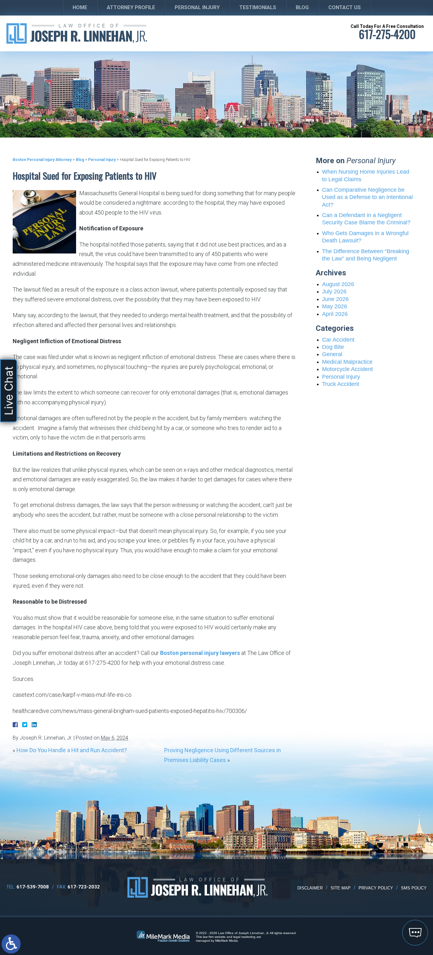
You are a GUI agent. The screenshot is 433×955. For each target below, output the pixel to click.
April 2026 (335, 314)
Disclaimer (310, 888)
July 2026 (334, 291)
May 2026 (334, 306)
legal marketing (244, 937)
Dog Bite (333, 347)
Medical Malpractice (347, 362)
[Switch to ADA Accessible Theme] (11, 943)
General (332, 354)
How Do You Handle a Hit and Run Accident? (71, 750)
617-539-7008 (32, 887)
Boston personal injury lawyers (200, 653)
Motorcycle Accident (347, 369)
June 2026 (335, 299)
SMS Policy (414, 888)
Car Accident (338, 339)
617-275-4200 (387, 34)
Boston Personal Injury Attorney (42, 159)
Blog (302, 7)
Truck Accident (340, 384)
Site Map (341, 888)
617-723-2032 (84, 887)
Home (80, 7)
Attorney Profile (131, 7)
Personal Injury (197, 7)
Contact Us (344, 7)
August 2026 (338, 284)
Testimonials (257, 7)
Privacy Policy (376, 888)
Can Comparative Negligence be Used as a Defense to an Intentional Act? (367, 197)
